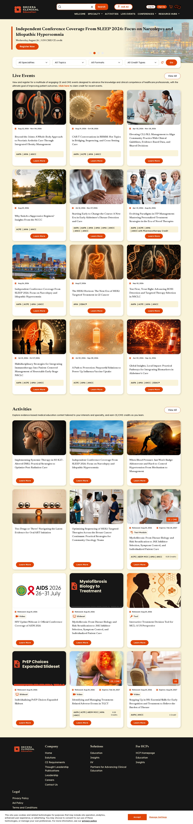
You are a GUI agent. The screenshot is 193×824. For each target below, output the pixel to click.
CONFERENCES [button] (146, 14)
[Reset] (162, 62)
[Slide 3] (98, 53)
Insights (94, 757)
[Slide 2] (94, 53)
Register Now (27, 46)
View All (172, 76)
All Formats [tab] (98, 62)
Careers (49, 779)
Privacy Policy (20, 798)
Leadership (51, 775)
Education (96, 752)
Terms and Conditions (24, 807)
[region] (96, 817)
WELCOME (79, 14)
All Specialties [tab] (26, 62)
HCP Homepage (145, 752)
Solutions (50, 757)
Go (171, 62)
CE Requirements (55, 762)
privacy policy (89, 821)
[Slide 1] (90, 53)
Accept (137, 817)
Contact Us (51, 784)
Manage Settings (158, 817)
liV (91, 762)
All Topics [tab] (60, 62)
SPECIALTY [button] (94, 14)
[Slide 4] (102, 53)
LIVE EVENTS (128, 14)
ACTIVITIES (111, 14)
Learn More (39, 161)
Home (48, 752)
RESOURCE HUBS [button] (168, 14)
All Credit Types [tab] (136, 62)
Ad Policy (17, 802)
